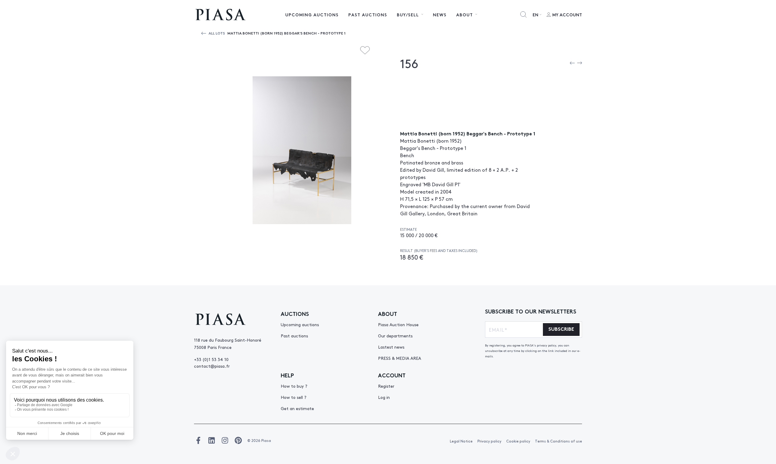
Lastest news (391, 347)
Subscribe (561, 328)
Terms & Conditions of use (558, 441)
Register (386, 386)
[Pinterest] (238, 440)
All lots (217, 32)
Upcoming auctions (312, 15)
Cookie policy (518, 441)
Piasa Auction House (398, 324)
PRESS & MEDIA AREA (399, 358)
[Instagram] (225, 440)
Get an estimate (297, 408)
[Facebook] (198, 440)
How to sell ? (293, 397)
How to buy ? (294, 386)
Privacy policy (489, 441)
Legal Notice (461, 441)
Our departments (395, 336)
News (440, 15)
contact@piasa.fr (212, 366)
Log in (384, 397)
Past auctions (367, 15)
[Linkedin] (211, 440)
